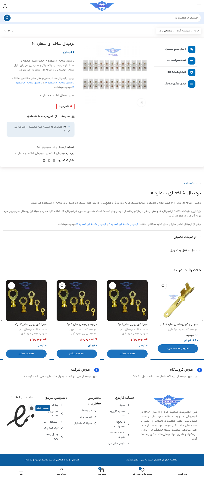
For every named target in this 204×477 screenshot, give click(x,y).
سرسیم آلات (183, 31)
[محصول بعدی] (5, 31)
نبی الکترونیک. (135, 460)
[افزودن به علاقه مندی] (163, 285)
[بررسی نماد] (31, 408)
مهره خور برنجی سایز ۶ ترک (132, 324)
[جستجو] (7, 18)
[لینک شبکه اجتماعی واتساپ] (49, 160)
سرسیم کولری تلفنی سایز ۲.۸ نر (179, 324)
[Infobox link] (50, 370)
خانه (196, 31)
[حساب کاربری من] (5, 6)
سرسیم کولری (175, 330)
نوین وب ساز (33, 460)
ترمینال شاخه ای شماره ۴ (60, 83)
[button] (178, 348)
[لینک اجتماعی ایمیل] (54, 160)
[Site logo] (102, 6)
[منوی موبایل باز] (199, 6)
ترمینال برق (165, 31)
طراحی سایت (56, 460)
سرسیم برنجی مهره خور (135, 333)
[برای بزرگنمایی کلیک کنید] (141, 103)
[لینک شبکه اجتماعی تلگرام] (44, 160)
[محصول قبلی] (13, 31)
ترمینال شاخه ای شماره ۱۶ (91, 224)
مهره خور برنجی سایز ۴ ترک (81, 324)
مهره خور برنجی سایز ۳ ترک (31, 324)
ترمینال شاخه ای (55, 153)
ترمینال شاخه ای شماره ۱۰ (29, 153)
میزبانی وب (72, 460)
